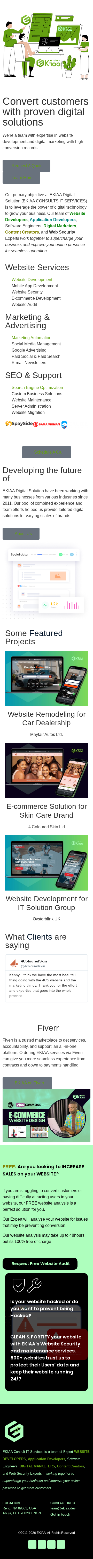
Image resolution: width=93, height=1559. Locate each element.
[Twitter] (32, 1544)
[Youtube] (61, 1544)
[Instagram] (42, 1544)
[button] (10, 981)
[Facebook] (51, 1544)
